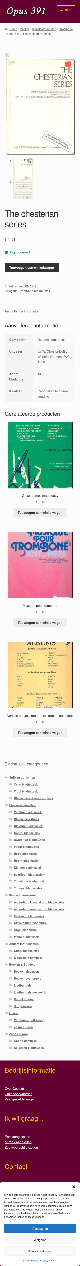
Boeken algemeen (26, 971)
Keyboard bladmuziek (29, 916)
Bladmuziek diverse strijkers (33, 798)
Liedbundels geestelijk (30, 992)
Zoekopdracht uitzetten (21, 1147)
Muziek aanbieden (18, 1142)
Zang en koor (18, 1034)
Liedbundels (23, 985)
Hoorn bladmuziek (26, 860)
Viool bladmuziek (26, 791)
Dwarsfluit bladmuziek (29, 840)
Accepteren (40, 1228)
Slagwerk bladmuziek (28, 958)
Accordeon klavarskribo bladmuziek (39, 902)
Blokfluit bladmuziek (28, 826)
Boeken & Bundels (22, 964)
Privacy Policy (30, 1260)
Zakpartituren (23, 1027)
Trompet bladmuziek (28, 888)
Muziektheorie (24, 999)
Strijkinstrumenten (22, 777)
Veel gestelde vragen (20, 1099)
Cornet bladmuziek (27, 833)
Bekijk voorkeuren (40, 1251)
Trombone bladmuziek (34, 291)
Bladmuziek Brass (26, 819)
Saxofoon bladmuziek (29, 874)
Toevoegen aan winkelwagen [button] (40, 512)
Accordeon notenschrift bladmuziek (39, 909)
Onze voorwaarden (18, 1093)
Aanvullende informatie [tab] (21, 311)
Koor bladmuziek (26, 1041)
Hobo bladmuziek (26, 854)
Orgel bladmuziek (26, 930)
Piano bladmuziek (26, 937)
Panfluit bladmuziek (28, 812)
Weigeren (40, 1240)
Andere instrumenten (24, 944)
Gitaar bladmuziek (26, 951)
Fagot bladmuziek (26, 847)
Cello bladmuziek (26, 784)
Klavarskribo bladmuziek (31, 923)
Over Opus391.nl (17, 1088)
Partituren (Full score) (29, 1020)
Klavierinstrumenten (23, 895)
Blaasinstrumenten (44, 29)
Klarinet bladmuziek (28, 867)
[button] (74, 1187)
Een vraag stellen (17, 1136)
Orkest (13, 1013)
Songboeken (23, 1006)
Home (13, 29)
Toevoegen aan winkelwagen (31, 267)
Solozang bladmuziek (29, 1048)
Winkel (24, 29)
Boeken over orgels (27, 978)
